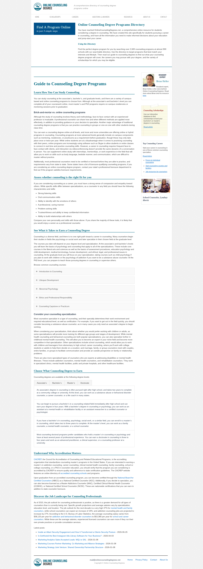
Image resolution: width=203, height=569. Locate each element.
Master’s (71, 383)
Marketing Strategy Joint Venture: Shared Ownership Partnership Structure (70, 547)
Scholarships (55, 17)
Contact (163, 17)
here (144, 96)
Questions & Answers (101, 17)
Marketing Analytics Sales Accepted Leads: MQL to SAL (62, 540)
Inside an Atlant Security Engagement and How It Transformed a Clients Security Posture (76, 532)
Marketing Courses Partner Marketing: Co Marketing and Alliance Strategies (71, 543)
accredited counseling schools (73, 473)
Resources (128, 17)
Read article (148, 127)
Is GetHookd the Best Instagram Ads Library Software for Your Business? (70, 536)
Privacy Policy (141, 560)
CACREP (37, 459)
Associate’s (42, 383)
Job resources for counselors (156, 172)
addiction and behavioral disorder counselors (72, 516)
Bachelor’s (57, 383)
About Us (146, 17)
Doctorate (85, 383)
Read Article (147, 156)
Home (37, 17)
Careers (75, 17)
